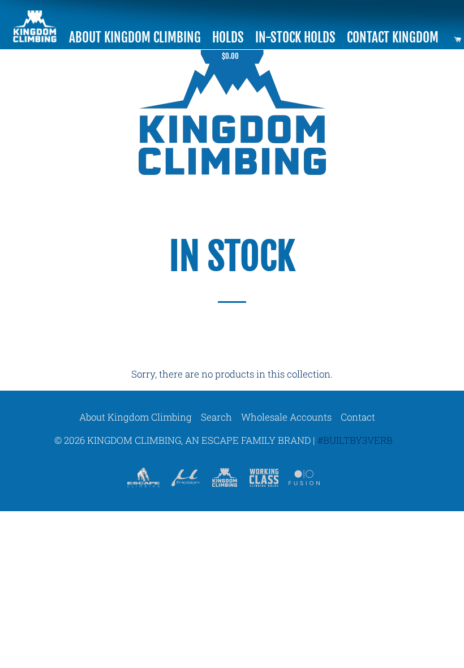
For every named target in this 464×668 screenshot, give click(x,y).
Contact (358, 416)
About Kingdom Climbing (135, 416)
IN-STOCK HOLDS (295, 37)
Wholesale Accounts (286, 416)
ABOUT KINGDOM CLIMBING (135, 37)
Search (216, 416)
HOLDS (228, 37)
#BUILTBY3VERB (355, 440)
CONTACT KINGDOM (393, 37)
